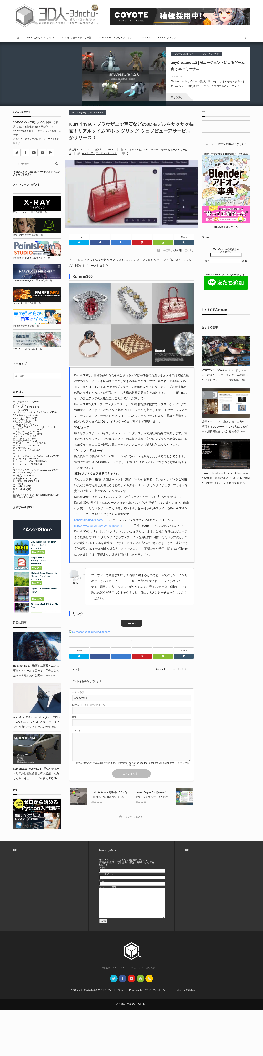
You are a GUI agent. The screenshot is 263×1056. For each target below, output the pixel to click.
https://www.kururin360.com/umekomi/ (98, 525)
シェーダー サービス (25, 436)
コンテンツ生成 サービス (28, 434)
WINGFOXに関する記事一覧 (27, 348)
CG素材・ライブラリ (25, 425)
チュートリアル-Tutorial (32, 461)
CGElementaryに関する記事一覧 (30, 212)
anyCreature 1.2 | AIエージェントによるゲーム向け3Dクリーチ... (208, 66)
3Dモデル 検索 (22, 422)
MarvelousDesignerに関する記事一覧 (32, 280)
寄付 (207, 261)
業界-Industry (22, 489)
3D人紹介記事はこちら (226, 227)
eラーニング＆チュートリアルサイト (34, 427)
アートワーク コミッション (28, 429)
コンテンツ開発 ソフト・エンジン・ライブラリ (196, 54)
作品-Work (25, 475)
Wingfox (146, 37)
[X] (17, 152)
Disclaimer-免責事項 (184, 990)
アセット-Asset (28, 401)
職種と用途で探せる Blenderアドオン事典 (226, 154)
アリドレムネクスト (106, 153)
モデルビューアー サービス (29, 443)
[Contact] (42, 152)
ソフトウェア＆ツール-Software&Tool (36, 456)
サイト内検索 (245, 37)
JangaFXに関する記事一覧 (27, 303)
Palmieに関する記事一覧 (26, 326)
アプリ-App (21, 404)
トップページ (18, 37)
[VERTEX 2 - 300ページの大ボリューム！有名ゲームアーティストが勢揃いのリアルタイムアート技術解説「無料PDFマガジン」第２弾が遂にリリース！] (226, 351)
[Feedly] (163, 237)
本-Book (24, 486)
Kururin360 (87, 153)
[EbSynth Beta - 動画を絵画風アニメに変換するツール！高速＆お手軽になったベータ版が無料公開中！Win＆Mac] (37, 646)
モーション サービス (26, 445)
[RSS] (50, 152)
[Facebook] (100, 237)
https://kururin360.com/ (88, 519)
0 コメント (161, 669)
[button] (131, 623)
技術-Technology (28, 481)
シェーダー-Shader (28, 450)
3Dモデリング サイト (25, 420)
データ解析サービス (25, 441)
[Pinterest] (142, 237)
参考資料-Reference (25, 478)
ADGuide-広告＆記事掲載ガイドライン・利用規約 (97, 990)
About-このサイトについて (41, 37)
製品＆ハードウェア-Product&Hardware (36, 495)
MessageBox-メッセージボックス (116, 37)
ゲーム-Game (22, 410)
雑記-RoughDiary (24, 497)
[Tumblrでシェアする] (184, 242)
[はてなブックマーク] (121, 237)
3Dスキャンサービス (25, 415)
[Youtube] (34, 152)
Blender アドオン (167, 37)
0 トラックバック (181, 669)
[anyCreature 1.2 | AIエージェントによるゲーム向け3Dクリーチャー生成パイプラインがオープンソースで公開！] (124, 74)
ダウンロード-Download (28, 458)
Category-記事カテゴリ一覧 (76, 37)
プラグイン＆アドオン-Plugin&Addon (36, 470)
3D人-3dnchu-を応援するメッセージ (226, 250)
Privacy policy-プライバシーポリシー (148, 990)
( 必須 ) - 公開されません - (89, 705)
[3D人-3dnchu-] (56, 16)
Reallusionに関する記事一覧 (28, 235)
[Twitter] (79, 242)
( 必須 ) (78, 692)
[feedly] (140, 978)
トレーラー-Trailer (29, 464)
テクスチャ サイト (24, 438)
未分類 (18, 484)
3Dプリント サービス (25, 418)
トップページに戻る (132, 817)
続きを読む (177, 97)
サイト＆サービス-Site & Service (87, 112)
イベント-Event (28, 407)
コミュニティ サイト (26, 431)
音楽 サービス (21, 448)
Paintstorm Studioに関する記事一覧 (31, 257)
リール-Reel (26, 472)
